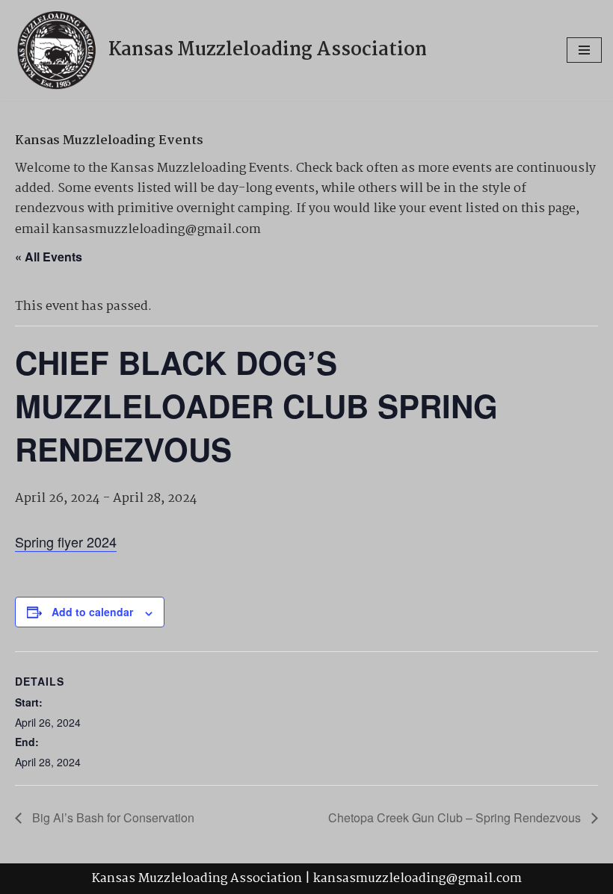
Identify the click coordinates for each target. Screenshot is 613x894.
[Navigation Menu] (584, 50)
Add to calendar (92, 611)
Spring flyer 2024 (66, 541)
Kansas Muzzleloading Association (197, 879)
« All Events (48, 256)
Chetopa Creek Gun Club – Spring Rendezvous (456, 817)
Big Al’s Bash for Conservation (111, 817)
